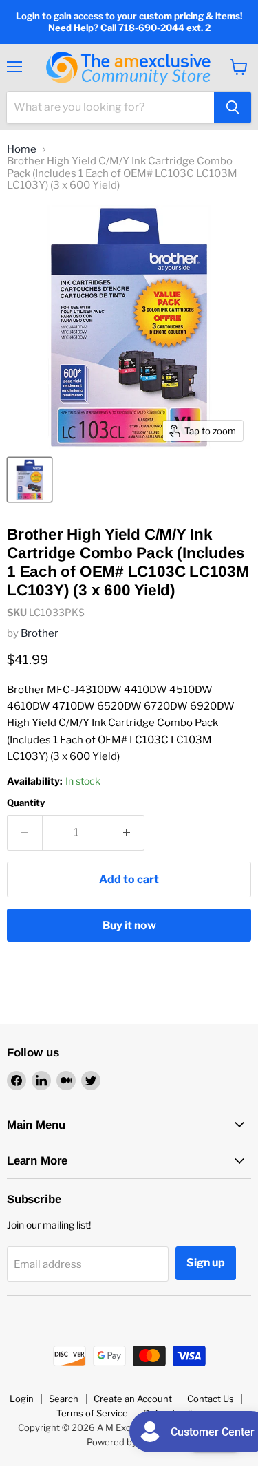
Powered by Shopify (129, 1441)
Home (21, 150)
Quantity (26, 803)
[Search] (232, 107)
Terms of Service (92, 1413)
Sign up (205, 1262)
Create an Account (133, 1398)
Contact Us (210, 1398)
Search (63, 1398)
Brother (39, 633)
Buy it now (129, 925)
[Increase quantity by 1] (126, 833)
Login (22, 1398)
